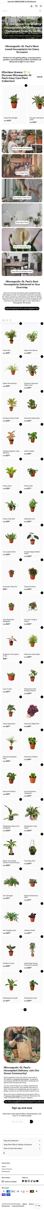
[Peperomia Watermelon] (32, 407)
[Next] (25, 1009)
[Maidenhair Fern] (32, 508)
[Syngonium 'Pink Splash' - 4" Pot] (11, 644)
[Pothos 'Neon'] (11, 475)
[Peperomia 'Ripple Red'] (32, 713)
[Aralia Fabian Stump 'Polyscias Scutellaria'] (32, 953)
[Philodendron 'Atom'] (32, 987)
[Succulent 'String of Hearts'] (32, 609)
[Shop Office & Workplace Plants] (22, 264)
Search (4, 1166)
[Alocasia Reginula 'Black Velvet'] (32, 541)
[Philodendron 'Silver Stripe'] (32, 816)
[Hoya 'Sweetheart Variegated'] (32, 781)
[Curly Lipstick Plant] (11, 541)
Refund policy (6, 1171)
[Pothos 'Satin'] (32, 475)
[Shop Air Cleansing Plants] (22, 239)
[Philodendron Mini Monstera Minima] (32, 679)
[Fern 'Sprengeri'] (11, 884)
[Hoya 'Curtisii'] (11, 678)
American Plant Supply (21, 1079)
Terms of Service (7, 1169)
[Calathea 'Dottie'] (32, 919)
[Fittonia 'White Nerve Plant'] (32, 885)
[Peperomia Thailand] (32, 746)
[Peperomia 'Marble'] (11, 780)
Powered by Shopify (18, 1206)
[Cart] (36, 6)
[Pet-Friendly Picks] (22, 166)
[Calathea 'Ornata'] (11, 952)
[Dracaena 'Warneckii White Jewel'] (32, 373)
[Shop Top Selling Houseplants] (22, 141)
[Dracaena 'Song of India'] (11, 407)
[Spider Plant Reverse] (11, 372)
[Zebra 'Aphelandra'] (11, 713)
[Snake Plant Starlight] (14, 104)
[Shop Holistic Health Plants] (22, 190)
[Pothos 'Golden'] (32, 440)
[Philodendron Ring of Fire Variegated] (11, 816)
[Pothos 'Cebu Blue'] (11, 508)
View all (39, 77)
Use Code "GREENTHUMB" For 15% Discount (22, 1)
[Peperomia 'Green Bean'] (32, 643)
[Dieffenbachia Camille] (11, 987)
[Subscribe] (31, 1121)
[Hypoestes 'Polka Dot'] (11, 575)
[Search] (40, 10)
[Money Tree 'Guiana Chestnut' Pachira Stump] (11, 850)
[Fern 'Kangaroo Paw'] (11, 919)
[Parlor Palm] (11, 339)
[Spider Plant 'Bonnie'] (32, 339)
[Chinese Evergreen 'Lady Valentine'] (11, 441)
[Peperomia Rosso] (32, 575)
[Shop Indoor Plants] (22, 215)
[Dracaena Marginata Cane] (11, 746)
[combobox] (22, 10)
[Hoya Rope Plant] (32, 850)
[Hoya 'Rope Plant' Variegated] (11, 609)
